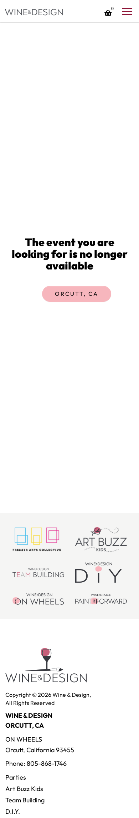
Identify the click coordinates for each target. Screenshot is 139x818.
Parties (15, 777)
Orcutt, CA (76, 293)
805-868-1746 (47, 763)
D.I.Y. (12, 811)
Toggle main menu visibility (126, 11)
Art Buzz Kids (24, 789)
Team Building (25, 800)
